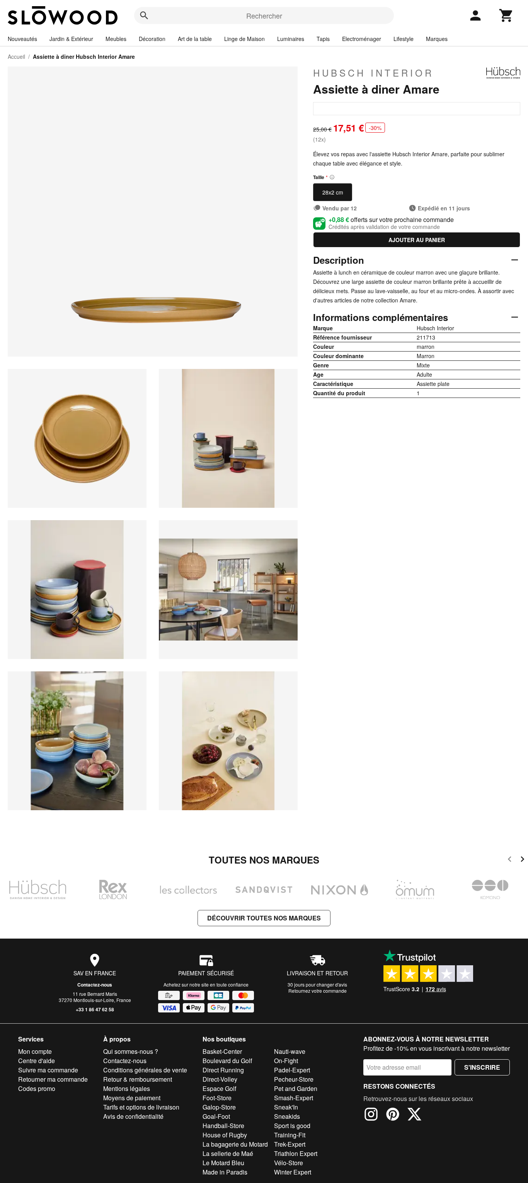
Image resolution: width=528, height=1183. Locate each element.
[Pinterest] (392, 1115)
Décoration (152, 39)
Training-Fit (289, 1134)
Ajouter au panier (416, 240)
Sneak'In (286, 1107)
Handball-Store (223, 1125)
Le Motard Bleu (223, 1162)
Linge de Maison (244, 39)
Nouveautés (22, 39)
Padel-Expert (292, 1069)
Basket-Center (222, 1051)
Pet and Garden (295, 1088)
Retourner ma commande (53, 1079)
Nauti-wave (289, 1051)
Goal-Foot (216, 1116)
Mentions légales (126, 1088)
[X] (414, 1115)
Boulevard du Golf (227, 1060)
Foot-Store (217, 1097)
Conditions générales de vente (145, 1069)
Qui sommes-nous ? (130, 1051)
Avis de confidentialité (133, 1116)
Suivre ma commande (48, 1069)
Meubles (116, 39)
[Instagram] (371, 1115)
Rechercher (264, 15)
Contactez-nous (94, 985)
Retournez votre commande (317, 990)
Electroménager (361, 39)
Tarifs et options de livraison (141, 1107)
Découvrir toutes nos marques (264, 917)
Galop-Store (219, 1107)
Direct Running (223, 1069)
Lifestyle (403, 39)
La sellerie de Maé (228, 1153)
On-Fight (286, 1060)
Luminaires (290, 39)
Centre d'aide (36, 1060)
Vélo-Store (288, 1162)
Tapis (323, 39)
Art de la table (195, 39)
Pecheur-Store (293, 1079)
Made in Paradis (225, 1172)
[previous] (509, 860)
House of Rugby (225, 1134)
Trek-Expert (289, 1144)
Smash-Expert (293, 1097)
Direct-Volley (220, 1079)
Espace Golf (219, 1088)
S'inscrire (482, 1067)
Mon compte (35, 1051)
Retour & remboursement (137, 1079)
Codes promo (36, 1088)
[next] (522, 860)
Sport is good (292, 1125)
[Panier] (506, 15)
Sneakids (287, 1116)
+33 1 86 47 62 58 (95, 1009)
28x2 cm (332, 192)
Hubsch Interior (373, 73)
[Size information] (332, 177)
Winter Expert (292, 1172)
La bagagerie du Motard (235, 1144)
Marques (437, 39)
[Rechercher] (144, 15)
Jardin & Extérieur (71, 39)
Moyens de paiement (131, 1097)
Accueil (16, 56)
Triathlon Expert (295, 1153)
